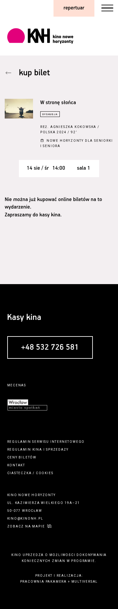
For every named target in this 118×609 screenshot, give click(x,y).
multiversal (84, 581)
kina (37, 449)
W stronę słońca (58, 103)
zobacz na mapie (26, 526)
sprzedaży (57, 449)
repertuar (74, 8)
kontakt (16, 465)
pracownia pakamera (43, 581)
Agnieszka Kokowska (73, 127)
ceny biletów (22, 457)
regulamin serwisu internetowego (46, 441)
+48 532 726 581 (50, 347)
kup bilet (34, 73)
